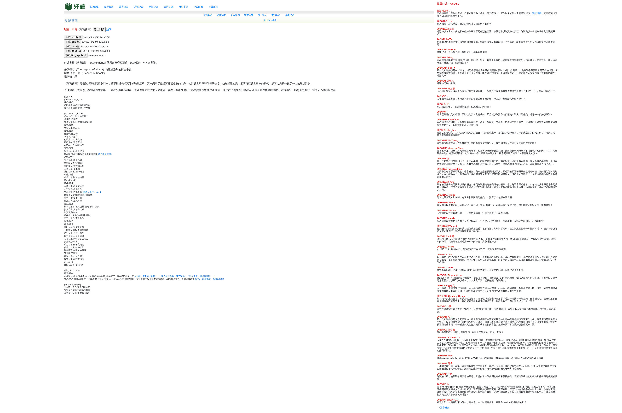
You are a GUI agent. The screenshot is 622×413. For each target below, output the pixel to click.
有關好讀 (208, 15)
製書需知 (248, 15)
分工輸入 (262, 15)
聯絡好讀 (289, 15)
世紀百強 (93, 6)
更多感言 (444, 407)
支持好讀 (276, 15)
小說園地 (198, 6)
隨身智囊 (108, 6)
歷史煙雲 (123, 6)
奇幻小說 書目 (270, 20)
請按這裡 (536, 13)
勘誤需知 (235, 15)
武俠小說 (138, 6)
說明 (109, 29)
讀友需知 (221, 15)
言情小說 (168, 6)
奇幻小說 (183, 6)
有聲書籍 (213, 6)
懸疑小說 (153, 6)
